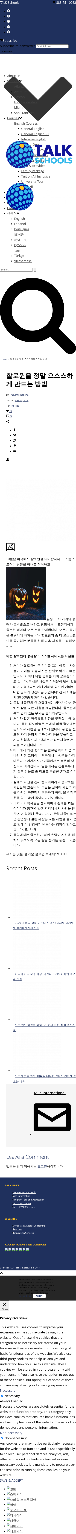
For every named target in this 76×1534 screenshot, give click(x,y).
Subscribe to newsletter (17, 46)
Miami (19, 107)
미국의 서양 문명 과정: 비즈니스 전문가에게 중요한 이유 (44, 976)
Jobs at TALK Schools (23, 1207)
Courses (13, 118)
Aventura (20, 92)
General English (33, 129)
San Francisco (24, 113)
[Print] (7, 460)
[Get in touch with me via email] (52, 1135)
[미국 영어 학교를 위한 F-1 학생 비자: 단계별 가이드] (37, 1019)
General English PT (35, 134)
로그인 (42, 1166)
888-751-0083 (66, 2)
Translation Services (23, 1232)
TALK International (19, 394)
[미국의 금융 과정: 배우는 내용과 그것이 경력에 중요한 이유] (37, 1070)
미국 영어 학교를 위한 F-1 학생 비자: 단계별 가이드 (44, 1027)
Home (5, 359)
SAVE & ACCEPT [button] (11, 1480)
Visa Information (21, 1195)
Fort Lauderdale (25, 102)
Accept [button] (39, 1296)
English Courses (26, 123)
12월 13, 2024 (21, 400)
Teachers (17, 1229)
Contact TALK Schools (24, 1192)
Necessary (12, 1396)
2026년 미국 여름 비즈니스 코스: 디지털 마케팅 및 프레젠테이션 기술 (43, 925)
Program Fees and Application (28, 1199)
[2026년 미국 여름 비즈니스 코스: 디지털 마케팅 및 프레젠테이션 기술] (37, 917)
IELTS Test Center (22, 1203)
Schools (13, 81)
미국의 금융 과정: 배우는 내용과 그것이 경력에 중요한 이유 (44, 1078)
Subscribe (10, 40)
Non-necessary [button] (11, 1433)
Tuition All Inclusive (35, 176)
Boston (19, 97)
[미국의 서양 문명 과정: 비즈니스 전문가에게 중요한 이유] (37, 968)
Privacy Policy (25, 1296)
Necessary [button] (7, 1390)
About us (13, 76)
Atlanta (19, 86)
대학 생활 (14, 405)
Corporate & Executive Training (29, 1225)
